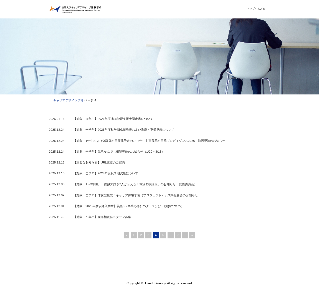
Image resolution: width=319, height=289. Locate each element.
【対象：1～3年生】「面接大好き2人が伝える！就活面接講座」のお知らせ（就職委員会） (135, 184)
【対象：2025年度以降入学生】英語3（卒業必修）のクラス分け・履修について (127, 206)
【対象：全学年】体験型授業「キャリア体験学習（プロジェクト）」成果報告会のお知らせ (135, 195)
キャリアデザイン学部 (68, 100)
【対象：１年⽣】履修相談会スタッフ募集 (102, 217)
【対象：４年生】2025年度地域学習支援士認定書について (113, 119)
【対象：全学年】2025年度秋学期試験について (105, 173)
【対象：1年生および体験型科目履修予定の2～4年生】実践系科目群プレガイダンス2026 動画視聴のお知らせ (149, 140)
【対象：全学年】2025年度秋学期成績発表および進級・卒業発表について (123, 129)
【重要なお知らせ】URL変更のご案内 (99, 162)
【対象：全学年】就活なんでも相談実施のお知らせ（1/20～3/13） (118, 151)
